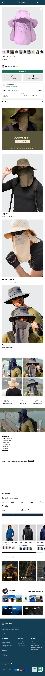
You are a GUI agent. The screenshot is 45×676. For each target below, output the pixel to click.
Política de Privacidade (35, 645)
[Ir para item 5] (20, 52)
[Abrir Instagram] (5, 598)
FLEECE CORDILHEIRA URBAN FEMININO (9, 542)
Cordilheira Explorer (39, 95)
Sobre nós (33, 643)
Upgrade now (31, 460)
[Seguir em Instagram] (5, 664)
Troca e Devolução (21, 645)
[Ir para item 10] (42, 52)
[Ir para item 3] (12, 52)
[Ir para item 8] (33, 52)
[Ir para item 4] (16, 52)
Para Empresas (33, 653)
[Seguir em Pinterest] (8, 664)
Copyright (9, 669)
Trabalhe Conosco (34, 651)
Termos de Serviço (34, 649)
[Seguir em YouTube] (11, 664)
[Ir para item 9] (37, 52)
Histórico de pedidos (21, 641)
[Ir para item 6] (25, 52)
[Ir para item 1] (4, 52)
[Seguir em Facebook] (2, 664)
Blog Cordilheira (34, 641)
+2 (16, 547)
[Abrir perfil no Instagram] (5, 591)
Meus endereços (21, 643)
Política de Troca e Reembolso (36, 647)
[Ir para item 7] (29, 52)
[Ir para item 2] (8, 52)
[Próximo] (43, 595)
